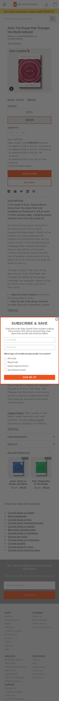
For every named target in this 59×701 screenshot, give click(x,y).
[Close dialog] (56, 319)
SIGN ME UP (29, 377)
